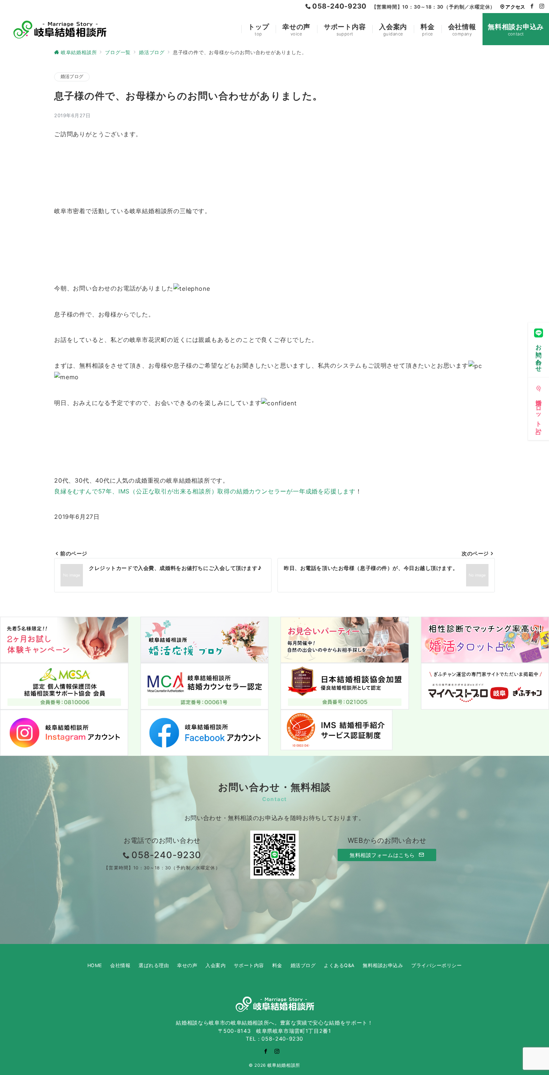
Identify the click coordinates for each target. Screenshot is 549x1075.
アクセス (515, 7)
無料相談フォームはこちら (383, 855)
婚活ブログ (72, 76)
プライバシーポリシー (436, 965)
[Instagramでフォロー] (542, 6)
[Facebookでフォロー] (532, 6)
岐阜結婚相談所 (283, 1065)
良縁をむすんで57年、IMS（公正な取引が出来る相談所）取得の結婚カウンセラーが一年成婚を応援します (205, 491)
